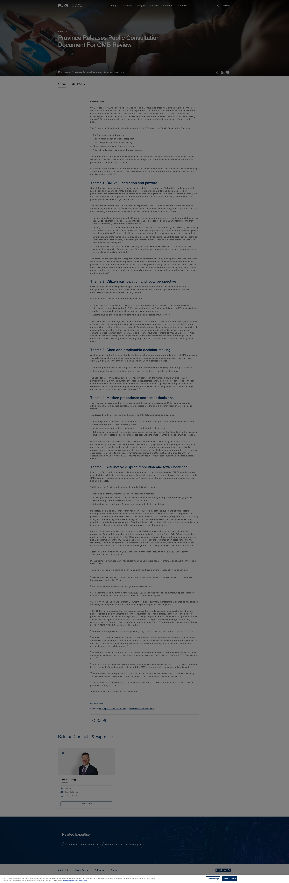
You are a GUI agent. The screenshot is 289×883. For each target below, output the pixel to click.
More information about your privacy (75, 880)
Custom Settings (213, 878)
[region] (144, 879)
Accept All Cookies (230, 878)
